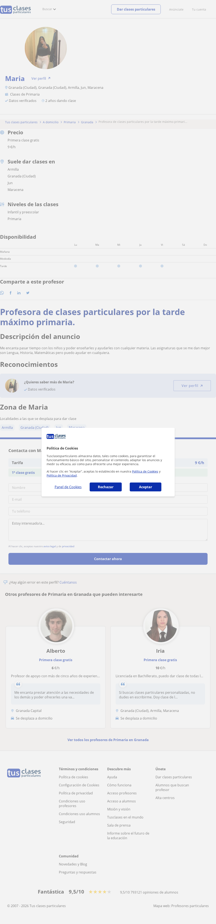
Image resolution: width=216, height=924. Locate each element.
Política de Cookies (145, 471)
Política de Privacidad (62, 475)
